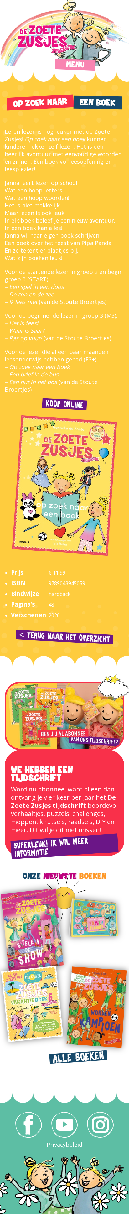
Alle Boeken (78, 1057)
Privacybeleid (64, 1144)
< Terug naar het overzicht (64, 637)
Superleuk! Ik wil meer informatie (51, 848)
